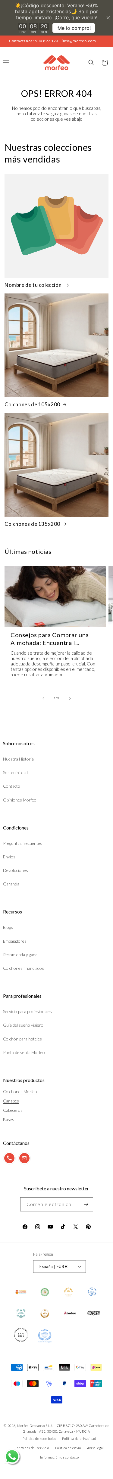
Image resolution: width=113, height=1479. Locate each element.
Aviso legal (95, 1448)
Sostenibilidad (15, 772)
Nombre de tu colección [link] (34, 285)
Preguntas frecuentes (22, 843)
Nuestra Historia (18, 758)
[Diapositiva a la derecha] (70, 698)
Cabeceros (13, 1110)
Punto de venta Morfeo (24, 1052)
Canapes (11, 1100)
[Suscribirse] (86, 1204)
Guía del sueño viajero (23, 1025)
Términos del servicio (32, 1448)
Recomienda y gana (20, 954)
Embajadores (15, 941)
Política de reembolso (39, 1438)
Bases (8, 1119)
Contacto (11, 786)
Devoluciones (15, 870)
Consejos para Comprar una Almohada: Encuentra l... (50, 638)
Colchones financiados (23, 968)
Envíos (9, 856)
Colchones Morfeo (20, 1091)
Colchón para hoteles (22, 1038)
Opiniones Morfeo (19, 799)
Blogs (8, 927)
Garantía (11, 883)
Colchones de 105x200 (32, 404)
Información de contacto (59, 1457)
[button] (91, 62)
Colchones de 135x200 (32, 524)
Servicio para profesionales (27, 1011)
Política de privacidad (79, 1438)
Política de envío (68, 1448)
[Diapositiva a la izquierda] (43, 698)
